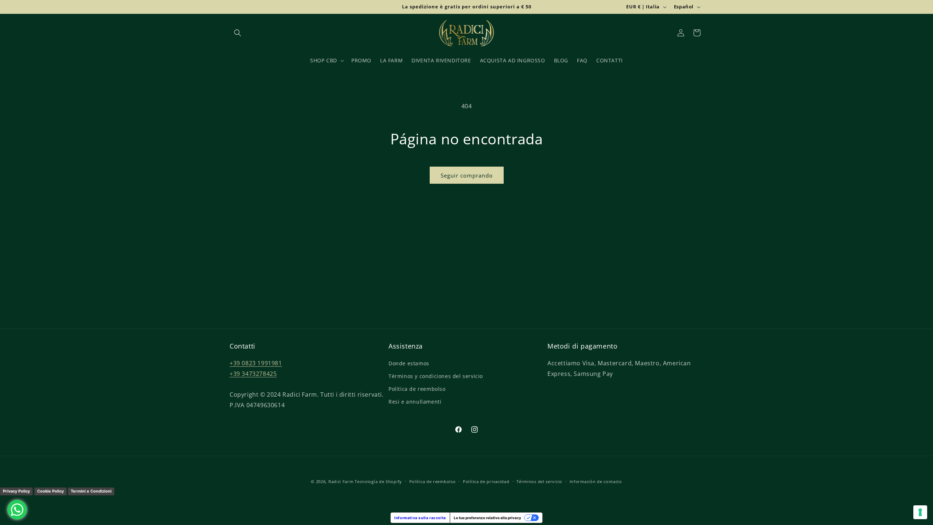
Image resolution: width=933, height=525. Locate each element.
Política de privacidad (486, 481)
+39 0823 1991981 (256, 363)
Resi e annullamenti (415, 401)
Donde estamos (409, 363)
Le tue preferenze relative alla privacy (487, 518)
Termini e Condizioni (91, 491)
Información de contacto (596, 481)
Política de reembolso (432, 481)
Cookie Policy (50, 491)
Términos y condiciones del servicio (436, 376)
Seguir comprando (467, 175)
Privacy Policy (16, 491)
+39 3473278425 (253, 374)
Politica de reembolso (417, 388)
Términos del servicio (539, 481)
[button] (238, 33)
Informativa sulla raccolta (420, 518)
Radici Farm (341, 481)
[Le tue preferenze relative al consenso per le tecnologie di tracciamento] (920, 512)
